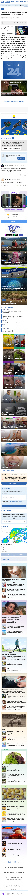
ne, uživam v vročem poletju (9, 549)
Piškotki (20, 867)
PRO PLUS (21, 865)
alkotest (7, 101)
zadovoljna (6, 601)
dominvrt (5, 749)
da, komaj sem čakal (7, 547)
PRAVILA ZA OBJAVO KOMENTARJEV (11, 148)
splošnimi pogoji (13, 501)
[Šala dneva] (24, 521)
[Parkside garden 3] (6, 127)
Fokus (16, 5)
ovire (23, 474)
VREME (13, 221)
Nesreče (5, 474)
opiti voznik (14, 101)
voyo (4, 825)
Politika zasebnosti (9, 872)
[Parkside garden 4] (16, 127)
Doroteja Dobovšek (8, 22)
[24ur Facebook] (15, 862)
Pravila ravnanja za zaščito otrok (14, 874)
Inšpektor (21, 5)
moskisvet (6, 713)
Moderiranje (13, 867)
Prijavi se (20, 158)
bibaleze (5, 564)
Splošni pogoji (20, 872)
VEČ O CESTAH (13, 483)
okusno (5, 786)
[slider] (14, 92)
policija (21, 101)
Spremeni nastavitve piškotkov (14, 870)
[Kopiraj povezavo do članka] (26, 23)
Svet (26, 5)
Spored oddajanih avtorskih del (14, 877)
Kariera (7, 867)
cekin (4, 674)
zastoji (14, 474)
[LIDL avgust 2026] (14, 116)
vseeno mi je (5, 551)
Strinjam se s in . (12, 502)
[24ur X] (18, 862)
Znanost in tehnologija (7, 5)
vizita (4, 638)
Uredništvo (15, 865)
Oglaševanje (7, 865)
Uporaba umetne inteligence (14, 879)
